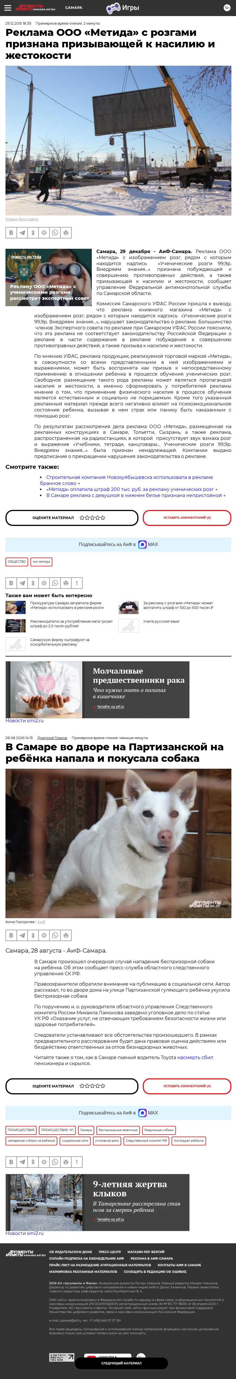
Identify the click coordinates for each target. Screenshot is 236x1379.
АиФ (41, 922)
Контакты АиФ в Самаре (179, 1265)
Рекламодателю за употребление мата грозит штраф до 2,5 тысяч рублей (71, 623)
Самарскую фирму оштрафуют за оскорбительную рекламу (60, 642)
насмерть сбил (195, 1057)
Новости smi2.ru (24, 720)
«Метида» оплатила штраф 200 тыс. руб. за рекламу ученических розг (130, 489)
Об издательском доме (70, 1252)
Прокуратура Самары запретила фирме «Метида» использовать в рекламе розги (67, 605)
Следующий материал (121, 1363)
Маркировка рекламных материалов (83, 1272)
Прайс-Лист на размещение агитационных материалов (100, 1265)
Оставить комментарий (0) (187, 518)
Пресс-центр (110, 1252)
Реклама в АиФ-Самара (152, 1258)
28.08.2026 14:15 (19, 738)
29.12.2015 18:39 (18, 23)
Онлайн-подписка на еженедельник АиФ (86, 1258)
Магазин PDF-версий (145, 1252)
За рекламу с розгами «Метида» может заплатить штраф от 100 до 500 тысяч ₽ (178, 605)
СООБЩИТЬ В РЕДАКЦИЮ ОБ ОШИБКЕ (155, 1272)
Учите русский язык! (161, 621)
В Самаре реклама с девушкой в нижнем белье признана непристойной (134, 495)
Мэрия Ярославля (21, 219)
